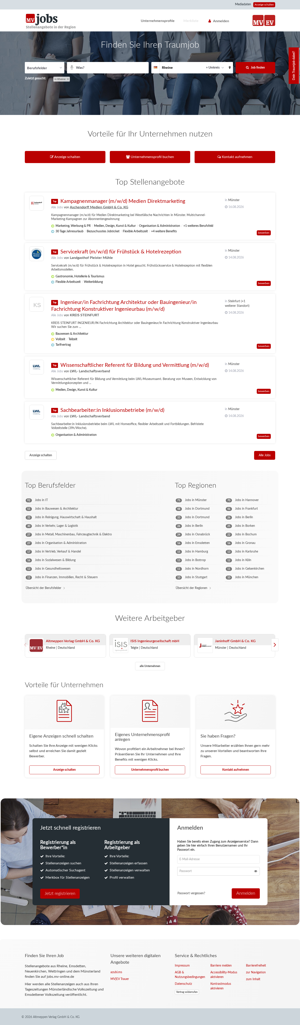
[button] (229, 67)
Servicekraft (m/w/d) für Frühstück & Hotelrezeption (120, 251)
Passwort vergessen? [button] (191, 893)
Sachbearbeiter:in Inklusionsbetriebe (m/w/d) (112, 410)
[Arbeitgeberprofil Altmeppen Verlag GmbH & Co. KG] (36, 645)
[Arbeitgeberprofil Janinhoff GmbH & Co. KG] (205, 645)
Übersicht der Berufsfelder (43, 588)
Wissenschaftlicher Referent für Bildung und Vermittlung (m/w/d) (134, 365)
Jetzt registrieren (60, 893)
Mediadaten (243, 4)
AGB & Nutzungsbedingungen (189, 975)
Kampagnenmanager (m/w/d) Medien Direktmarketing (122, 201)
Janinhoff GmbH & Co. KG (235, 641)
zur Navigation (256, 972)
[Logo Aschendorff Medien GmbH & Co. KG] (36, 203)
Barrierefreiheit (256, 965)
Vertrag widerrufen (187, 992)
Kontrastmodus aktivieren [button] (220, 986)
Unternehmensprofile (158, 21)
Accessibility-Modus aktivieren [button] (223, 975)
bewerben (263, 232)
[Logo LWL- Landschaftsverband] (36, 367)
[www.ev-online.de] (269, 20)
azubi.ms (116, 972)
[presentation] (274, 644)
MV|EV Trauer (119, 979)
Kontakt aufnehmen (235, 769)
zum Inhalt (253, 979)
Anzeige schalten (264, 4)
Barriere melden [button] (221, 965)
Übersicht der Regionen (191, 588)
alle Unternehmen (150, 666)
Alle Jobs (57, 207)
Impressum (182, 965)
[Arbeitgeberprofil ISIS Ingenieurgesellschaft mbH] (120, 645)
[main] (150, 485)
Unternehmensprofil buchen (150, 769)
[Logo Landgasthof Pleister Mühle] (36, 254)
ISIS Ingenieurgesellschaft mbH (154, 641)
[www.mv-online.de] (258, 20)
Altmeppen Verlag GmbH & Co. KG (73, 641)
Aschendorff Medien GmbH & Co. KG (99, 207)
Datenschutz (183, 983)
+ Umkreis (213, 67)
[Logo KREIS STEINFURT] (36, 305)
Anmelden (221, 21)
